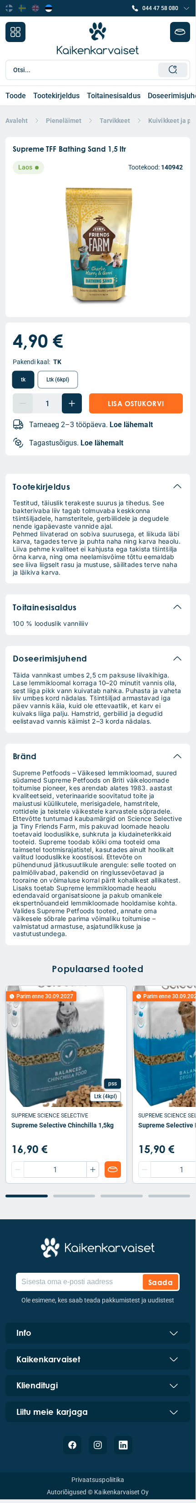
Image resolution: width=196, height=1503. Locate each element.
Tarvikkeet (115, 120)
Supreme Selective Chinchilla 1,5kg (62, 1125)
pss (112, 1083)
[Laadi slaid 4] (169, 1196)
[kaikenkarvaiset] (98, 1248)
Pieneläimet (63, 120)
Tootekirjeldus (56, 95)
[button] (160, 8)
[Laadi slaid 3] (122, 1196)
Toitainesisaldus (113, 95)
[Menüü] (15, 32)
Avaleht (16, 120)
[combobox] (100, 69)
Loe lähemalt (131, 424)
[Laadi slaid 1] (26, 1196)
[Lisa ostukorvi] (113, 1169)
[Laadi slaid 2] (74, 1196)
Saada (160, 1282)
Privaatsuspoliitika (97, 1479)
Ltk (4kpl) (105, 1096)
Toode (15, 95)
